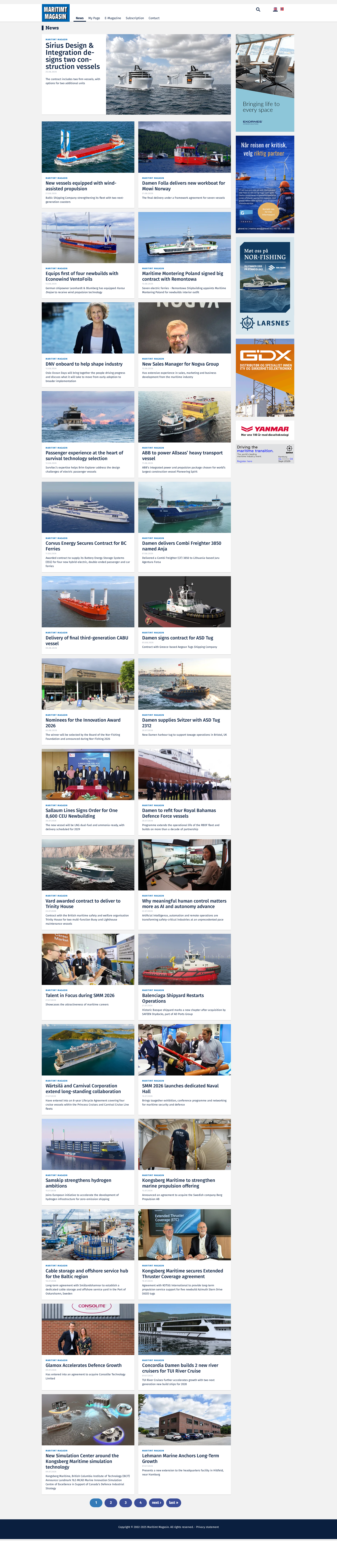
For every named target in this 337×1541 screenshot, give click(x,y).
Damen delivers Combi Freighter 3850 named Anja (181, 546)
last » (173, 1502)
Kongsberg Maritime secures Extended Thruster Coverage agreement (182, 1274)
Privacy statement (207, 1527)
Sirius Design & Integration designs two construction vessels (73, 56)
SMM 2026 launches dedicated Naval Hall (180, 1089)
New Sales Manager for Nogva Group (180, 364)
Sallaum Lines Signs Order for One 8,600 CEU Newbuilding (82, 813)
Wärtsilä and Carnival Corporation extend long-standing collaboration (83, 1089)
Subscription (135, 18)
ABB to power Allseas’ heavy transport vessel (182, 456)
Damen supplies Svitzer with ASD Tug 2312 (181, 723)
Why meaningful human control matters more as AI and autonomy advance (184, 904)
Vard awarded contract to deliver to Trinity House (83, 904)
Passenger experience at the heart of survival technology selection (84, 456)
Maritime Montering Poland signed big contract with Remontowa (182, 276)
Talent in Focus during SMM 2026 (80, 995)
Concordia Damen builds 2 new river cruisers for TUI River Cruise (180, 1368)
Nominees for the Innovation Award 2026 (83, 723)
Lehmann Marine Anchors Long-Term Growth (180, 1458)
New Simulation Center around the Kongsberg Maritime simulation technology (82, 1461)
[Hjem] (56, 13)
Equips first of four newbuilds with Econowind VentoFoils (82, 276)
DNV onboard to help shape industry (84, 364)
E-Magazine (113, 18)
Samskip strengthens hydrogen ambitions (78, 1183)
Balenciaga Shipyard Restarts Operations (173, 998)
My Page (94, 18)
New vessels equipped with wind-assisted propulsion (81, 186)
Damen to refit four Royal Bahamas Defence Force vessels (179, 813)
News (80, 18)
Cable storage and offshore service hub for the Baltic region (87, 1274)
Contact (154, 18)
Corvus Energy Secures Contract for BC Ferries (86, 546)
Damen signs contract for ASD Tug (177, 638)
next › (156, 1502)
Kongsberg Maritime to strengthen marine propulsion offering (178, 1183)
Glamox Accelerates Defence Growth (84, 1365)
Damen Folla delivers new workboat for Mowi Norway (183, 186)
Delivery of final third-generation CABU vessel (87, 641)
